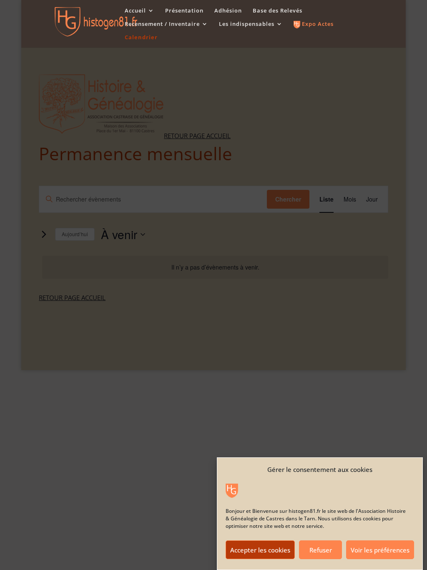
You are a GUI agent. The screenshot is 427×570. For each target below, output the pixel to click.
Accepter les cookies (260, 550)
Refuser (320, 550)
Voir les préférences (380, 550)
